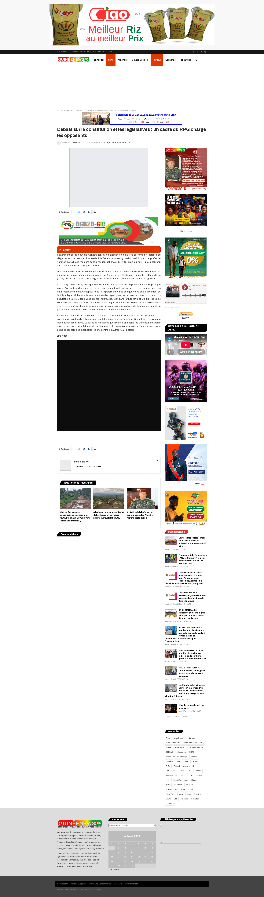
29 (119, 866)
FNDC (168, 766)
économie (169, 804)
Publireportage (63, 52)
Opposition (189, 785)
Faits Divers (185, 60)
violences (184, 799)
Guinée (181, 771)
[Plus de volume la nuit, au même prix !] (171, 708)
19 (145, 857)
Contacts (118, 884)
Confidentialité (131, 884)
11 (139, 852)
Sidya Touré (170, 794)
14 (112, 857)
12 (145, 852)
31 (132, 866)
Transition (197, 794)
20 (152, 857)
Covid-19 (169, 761)
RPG (183, 790)
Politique (157, 60)
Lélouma (199, 775)
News (110, 60)
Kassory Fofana (171, 775)
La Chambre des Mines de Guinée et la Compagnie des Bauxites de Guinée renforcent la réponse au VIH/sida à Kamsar (185, 690)
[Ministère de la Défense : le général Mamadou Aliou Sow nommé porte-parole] (142, 498)
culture (185, 761)
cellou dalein (181, 752)
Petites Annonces (105, 52)
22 (119, 861)
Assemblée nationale (195, 747)
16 (125, 857)
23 (125, 861)
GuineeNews (169, 307)
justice (190, 771)
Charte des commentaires (99, 884)
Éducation (195, 799)
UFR (175, 799)
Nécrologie (91, 52)
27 (152, 861)
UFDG (168, 799)
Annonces (123, 60)
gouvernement (188, 766)
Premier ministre (172, 790)
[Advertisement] (132, 87)
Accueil (100, 60)
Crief (178, 761)
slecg (189, 794)
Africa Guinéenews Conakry (193, 743)
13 (152, 852)
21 (112, 861)
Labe (190, 775)
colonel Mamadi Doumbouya (176, 757)
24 (132, 861)
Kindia (183, 775)
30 (125, 866)
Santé (190, 790)
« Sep (110, 869)
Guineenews (170, 771)
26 (145, 861)
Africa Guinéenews (173, 743)
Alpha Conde (179, 747)
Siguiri (180, 794)
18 (139, 857)
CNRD (191, 752)
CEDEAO (169, 752)
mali (167, 780)
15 (119, 857)
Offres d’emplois (78, 52)
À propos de (62, 884)
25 (139, 861)
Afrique (168, 747)
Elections (195, 761)
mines (168, 785)
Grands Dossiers (140, 60)
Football (177, 766)
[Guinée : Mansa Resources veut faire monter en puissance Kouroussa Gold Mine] (171, 540)
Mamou (194, 780)
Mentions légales (78, 884)
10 (132, 852)
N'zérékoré (178, 785)
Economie (170, 60)
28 (112, 866)
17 (132, 857)
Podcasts (177, 307)
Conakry (194, 757)
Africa (168, 738)
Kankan (198, 771)
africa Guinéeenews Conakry (184, 738)
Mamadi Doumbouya (180, 780)
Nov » (116, 869)
